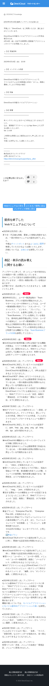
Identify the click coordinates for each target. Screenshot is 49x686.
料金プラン (12, 535)
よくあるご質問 (37, 244)
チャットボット (18, 244)
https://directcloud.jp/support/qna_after (20, 159)
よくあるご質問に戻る (35, 206)
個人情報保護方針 (15, 672)
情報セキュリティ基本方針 (14, 675)
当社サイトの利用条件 (35, 675)
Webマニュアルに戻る (13, 206)
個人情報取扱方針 (31, 672)
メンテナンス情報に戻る (24, 209)
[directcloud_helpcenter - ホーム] (25, 4)
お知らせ (24, 250)
